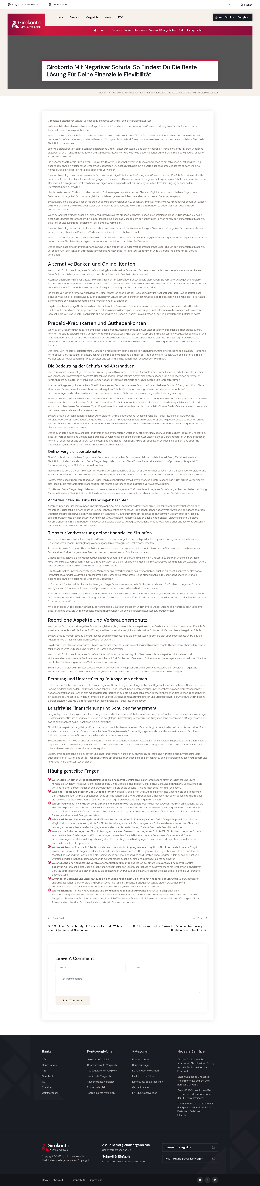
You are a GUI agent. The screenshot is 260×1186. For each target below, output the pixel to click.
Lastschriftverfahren (143, 1076)
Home (59, 17)
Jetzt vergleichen (192, 30)
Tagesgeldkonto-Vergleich (102, 1070)
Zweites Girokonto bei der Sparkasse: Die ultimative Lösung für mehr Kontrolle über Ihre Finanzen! (195, 1065)
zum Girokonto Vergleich (234, 17)
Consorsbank (49, 1065)
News (108, 17)
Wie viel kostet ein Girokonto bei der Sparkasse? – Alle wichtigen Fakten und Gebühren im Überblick (195, 1109)
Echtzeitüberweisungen (145, 1070)
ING (44, 1081)
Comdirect (48, 1087)
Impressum (96, 1180)
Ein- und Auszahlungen (144, 1093)
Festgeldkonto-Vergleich (101, 1093)
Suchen (248, 4)
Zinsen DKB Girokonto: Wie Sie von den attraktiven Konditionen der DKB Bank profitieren (194, 1094)
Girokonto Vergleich (178, 1147)
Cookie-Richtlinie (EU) (54, 1180)
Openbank (48, 1076)
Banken (74, 17)
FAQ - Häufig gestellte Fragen (184, 1158)
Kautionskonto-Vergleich (101, 1081)
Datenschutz (78, 1180)
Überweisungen (141, 1059)
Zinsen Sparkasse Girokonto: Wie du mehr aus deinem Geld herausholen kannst (193, 1080)
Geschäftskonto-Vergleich (102, 1065)
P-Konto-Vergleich (97, 1087)
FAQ (120, 17)
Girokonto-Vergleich (98, 1059)
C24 (44, 1059)
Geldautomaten (141, 1087)
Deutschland (60, 4)
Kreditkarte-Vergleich (99, 1076)
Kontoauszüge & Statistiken (147, 1081)
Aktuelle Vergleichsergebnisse (126, 1145)
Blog (231, 4)
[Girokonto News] (26, 24)
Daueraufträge (140, 1065)
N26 (44, 1070)
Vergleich (92, 17)
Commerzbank (50, 1093)
